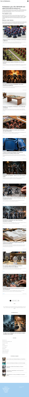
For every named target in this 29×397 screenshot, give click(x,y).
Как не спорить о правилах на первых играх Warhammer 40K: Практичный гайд (14, 130)
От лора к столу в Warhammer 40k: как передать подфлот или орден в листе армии (14, 333)
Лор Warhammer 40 (5, 345)
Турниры (3, 344)
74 (18, 300)
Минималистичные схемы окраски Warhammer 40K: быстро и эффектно (14, 40)
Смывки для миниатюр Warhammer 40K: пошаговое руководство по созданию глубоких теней (13, 153)
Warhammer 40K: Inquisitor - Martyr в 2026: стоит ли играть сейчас (14, 176)
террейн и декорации (5, 351)
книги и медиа (4, 347)
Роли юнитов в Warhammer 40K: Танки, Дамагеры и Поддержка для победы (13, 221)
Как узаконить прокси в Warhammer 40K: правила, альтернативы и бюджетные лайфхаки (12, 266)
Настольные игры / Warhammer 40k (7, 341)
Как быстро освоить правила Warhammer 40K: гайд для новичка (13, 62)
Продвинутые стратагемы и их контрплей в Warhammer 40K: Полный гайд (14, 289)
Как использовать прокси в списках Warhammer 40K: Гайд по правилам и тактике (14, 198)
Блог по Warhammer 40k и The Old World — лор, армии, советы (6, 1)
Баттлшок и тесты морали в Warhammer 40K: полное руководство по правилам (13, 85)
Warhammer (3, 348)
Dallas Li (4, 45)
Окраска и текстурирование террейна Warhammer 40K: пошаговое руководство (13, 243)
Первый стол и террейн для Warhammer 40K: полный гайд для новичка (14, 107)
